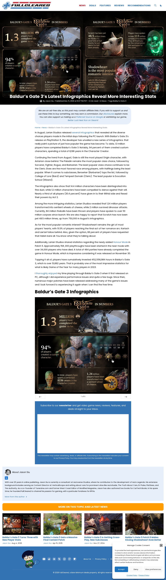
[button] (161, 545)
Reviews (119, 5)
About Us (87, 559)
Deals (92, 5)
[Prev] (40, 396)
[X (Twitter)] (59, 559)
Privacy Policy (144, 575)
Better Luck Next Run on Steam (83, 120)
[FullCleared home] (31, 559)
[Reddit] (49, 559)
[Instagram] (64, 559)
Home (37, 127)
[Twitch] (69, 559)
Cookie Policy (132, 575)
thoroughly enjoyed (46, 273)
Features (105, 5)
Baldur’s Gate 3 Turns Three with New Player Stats (20, 538)
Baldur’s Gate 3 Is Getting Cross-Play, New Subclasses (102, 538)
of (83, 396)
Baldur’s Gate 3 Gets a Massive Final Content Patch (60, 538)
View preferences (153, 569)
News (82, 5)
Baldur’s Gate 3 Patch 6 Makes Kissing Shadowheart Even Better (143, 538)
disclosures (108, 113)
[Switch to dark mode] (161, 5)
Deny (136, 569)
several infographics (83, 132)
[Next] (126, 396)
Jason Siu (49, 101)
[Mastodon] (75, 559)
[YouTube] (44, 559)
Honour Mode (120, 242)
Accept (121, 569)
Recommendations (139, 5)
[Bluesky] (54, 559)
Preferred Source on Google (89, 117)
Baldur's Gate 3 (119, 101)
